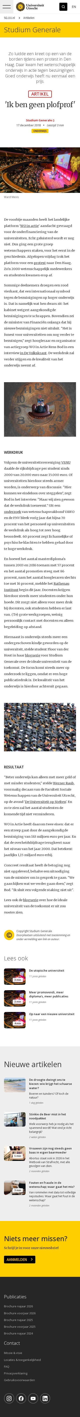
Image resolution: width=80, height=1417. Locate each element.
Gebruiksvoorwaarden (19, 1380)
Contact (12, 1343)
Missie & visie (13, 1353)
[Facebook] (21, 1398)
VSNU (65, 462)
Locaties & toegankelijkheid (22, 1360)
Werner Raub (63, 783)
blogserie (32, 655)
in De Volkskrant (33, 353)
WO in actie (29, 226)
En (74, 6)
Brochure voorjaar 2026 (20, 1313)
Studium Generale (32, 29)
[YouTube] (33, 1398)
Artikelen (28, 18)
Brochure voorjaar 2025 (20, 1327)
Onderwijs (40, 131)
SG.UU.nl (9, 18)
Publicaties (15, 1296)
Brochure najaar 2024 (18, 1333)
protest (40, 263)
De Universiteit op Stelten (45, 802)
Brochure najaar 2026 (18, 1306)
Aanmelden (17, 1259)
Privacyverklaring (15, 1373)
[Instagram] (9, 1398)
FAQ (6, 1367)
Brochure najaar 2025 (18, 1320)
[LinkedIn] (45, 1398)
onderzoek (12, 512)
